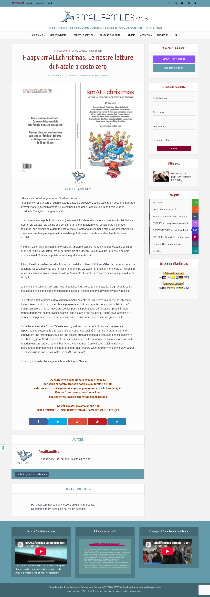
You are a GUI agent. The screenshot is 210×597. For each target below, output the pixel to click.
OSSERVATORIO (58, 35)
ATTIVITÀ (145, 35)
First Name (158, 112)
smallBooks (106, 264)
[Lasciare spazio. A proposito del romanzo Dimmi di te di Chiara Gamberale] (162, 176)
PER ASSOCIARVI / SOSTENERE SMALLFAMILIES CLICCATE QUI (78, 410)
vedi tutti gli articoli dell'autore (31, 474)
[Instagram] (175, 3)
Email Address (160, 98)
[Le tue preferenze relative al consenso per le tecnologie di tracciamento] (3, 448)
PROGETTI (162, 35)
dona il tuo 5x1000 (174, 59)
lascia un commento (79, 75)
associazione (73, 591)
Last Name (158, 126)
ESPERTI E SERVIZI (83, 35)
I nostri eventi (62, 50)
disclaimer (109, 591)
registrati (39, 3)
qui (89, 255)
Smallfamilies (101, 75)
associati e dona (173, 67)
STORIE (131, 35)
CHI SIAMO (37, 35)
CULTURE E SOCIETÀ (110, 35)
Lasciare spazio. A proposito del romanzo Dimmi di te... (181, 176)
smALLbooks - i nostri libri (87, 50)
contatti (29, 3)
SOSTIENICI (17, 3)
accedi (49, 3)
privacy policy (122, 591)
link (80, 220)
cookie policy (136, 591)
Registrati (36, 509)
